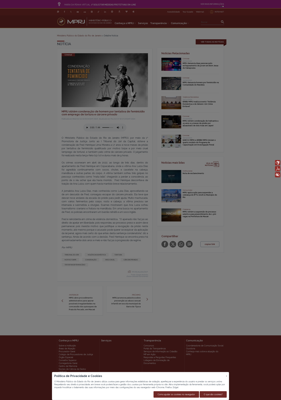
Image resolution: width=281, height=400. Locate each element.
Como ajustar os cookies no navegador (176, 394)
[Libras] (277, 162)
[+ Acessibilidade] (277, 174)
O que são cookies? (213, 394)
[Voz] (277, 168)
